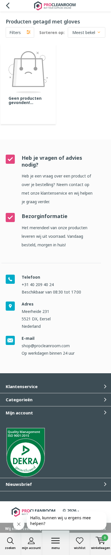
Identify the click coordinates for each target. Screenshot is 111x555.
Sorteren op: (52, 32)
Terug (7, 5)
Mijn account (31, 548)
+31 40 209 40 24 (38, 284)
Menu (56, 548)
